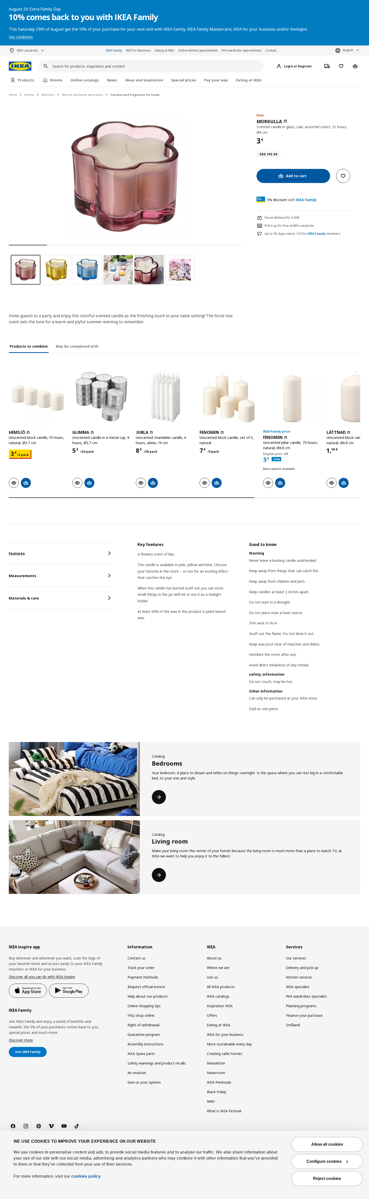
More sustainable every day (229, 1044)
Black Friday (216, 1091)
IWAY (211, 1101)
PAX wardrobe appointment (241, 50)
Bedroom (48, 95)
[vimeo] (51, 1126)
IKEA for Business (138, 50)
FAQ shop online (141, 1015)
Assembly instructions (145, 1044)
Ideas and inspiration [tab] (144, 80)
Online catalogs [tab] (85, 80)
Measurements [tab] (22, 575)
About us (214, 958)
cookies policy (86, 1176)
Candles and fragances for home (134, 95)
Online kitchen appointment (198, 50)
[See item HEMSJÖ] (38, 396)
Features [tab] (17, 553)
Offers (212, 1015)
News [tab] (112, 80)
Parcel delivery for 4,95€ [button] (282, 217)
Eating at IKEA (164, 50)
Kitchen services (299, 977)
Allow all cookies (327, 1144)
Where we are (218, 967)
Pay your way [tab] (216, 80)
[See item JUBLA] (165, 396)
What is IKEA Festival (224, 1111)
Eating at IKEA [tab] (248, 80)
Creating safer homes (224, 1053)
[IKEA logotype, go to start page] (20, 66)
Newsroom (216, 1072)
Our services (296, 958)
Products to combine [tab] (29, 346)
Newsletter (216, 1063)
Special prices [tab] (183, 80)
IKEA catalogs (218, 996)
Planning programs (301, 1005)
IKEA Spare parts (141, 1053)
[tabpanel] (249, 633)
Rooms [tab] (56, 80)
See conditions (21, 36)
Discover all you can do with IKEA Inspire (42, 976)
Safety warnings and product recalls (157, 1063)
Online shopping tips (144, 1005)
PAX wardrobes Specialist (306, 996)
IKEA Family (114, 50)
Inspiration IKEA (220, 1005)
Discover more (21, 1040)
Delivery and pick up (302, 967)
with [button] (292, 199)
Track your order (141, 967)
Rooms (29, 95)
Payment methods (143, 977)
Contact (270, 50)
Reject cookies (327, 1178)
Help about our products (148, 996)
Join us (212, 977)
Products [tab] (26, 80)
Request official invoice (146, 986)
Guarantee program (144, 1034)
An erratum (137, 1072)
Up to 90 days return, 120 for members (302, 234)
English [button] (348, 50)
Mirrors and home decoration (82, 95)
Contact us (137, 958)
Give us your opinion (144, 1082)
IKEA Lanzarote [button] (27, 50)
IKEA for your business (225, 1034)
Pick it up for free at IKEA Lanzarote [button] (289, 225)
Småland (293, 1025)
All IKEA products (221, 986)
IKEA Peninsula (219, 1082)
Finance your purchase (304, 1015)
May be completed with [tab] (77, 346)
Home (13, 95)
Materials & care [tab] (24, 598)
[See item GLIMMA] (101, 396)
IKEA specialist (298, 986)
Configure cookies (324, 1161)
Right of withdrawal (143, 1025)
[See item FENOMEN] (229, 396)
